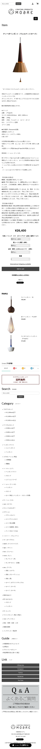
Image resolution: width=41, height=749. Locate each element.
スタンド (8, 475)
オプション (6, 512)
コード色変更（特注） (12, 527)
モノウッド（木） (11, 559)
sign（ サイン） (8, 547)
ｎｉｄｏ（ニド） (8, 468)
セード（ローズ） (11, 586)
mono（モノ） (7, 555)
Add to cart (20, 269)
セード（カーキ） (11, 590)
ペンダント (9, 452)
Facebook (20, 676)
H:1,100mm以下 (11, 412)
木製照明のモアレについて (11, 643)
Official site (20, 665)
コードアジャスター (12, 519)
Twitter (20, 672)
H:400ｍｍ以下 (10, 432)
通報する (20, 279)
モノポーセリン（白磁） (13, 562)
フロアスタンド (8, 409)
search (18, 3)
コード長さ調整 (10, 523)
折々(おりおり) (7, 599)
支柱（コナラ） (10, 570)
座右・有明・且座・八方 (10, 623)
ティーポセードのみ (12, 531)
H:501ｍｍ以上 (10, 440)
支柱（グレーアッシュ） (13, 574)
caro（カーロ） (8, 504)
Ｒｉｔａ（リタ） (8, 500)
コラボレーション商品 (10, 456)
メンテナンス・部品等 (10, 631)
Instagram (20, 669)
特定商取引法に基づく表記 (11, 652)
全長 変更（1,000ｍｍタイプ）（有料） (20, 249)
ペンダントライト (8, 445)
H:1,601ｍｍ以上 (11, 420)
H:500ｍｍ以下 (10, 436)
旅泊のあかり (7, 595)
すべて (6, 368)
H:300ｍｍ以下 (10, 428)
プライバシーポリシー (10, 649)
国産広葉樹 (6, 627)
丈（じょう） (7, 611)
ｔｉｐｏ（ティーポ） (10, 484)
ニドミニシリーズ (11, 479)
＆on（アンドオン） (9, 619)
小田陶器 (8, 460)
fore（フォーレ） (8, 551)
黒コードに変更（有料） (20, 242)
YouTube (20, 680)
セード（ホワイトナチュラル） (15, 582)
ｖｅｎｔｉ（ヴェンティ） (11, 536)
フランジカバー (10, 515)
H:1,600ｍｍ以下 (11, 416)
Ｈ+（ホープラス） (9, 539)
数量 (20, 256)
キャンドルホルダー (9, 508)
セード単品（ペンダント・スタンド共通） (18, 495)
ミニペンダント (10, 448)
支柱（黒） (9, 578)
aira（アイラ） (7, 567)
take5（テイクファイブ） (11, 543)
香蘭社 (8, 463)
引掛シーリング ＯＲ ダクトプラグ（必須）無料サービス (20, 236)
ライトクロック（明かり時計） (12, 615)
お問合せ (6, 646)
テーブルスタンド (8, 425)
